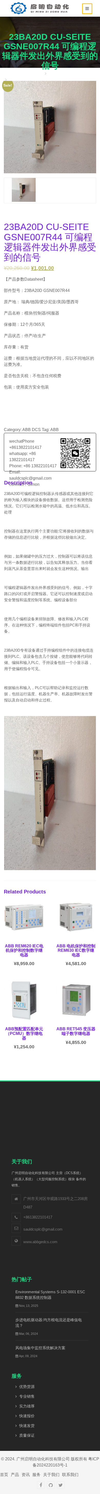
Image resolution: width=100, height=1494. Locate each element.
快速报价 (27, 1416)
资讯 (26, 1474)
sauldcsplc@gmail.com (43, 1229)
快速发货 (27, 1425)
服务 (36, 1474)
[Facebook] (41, 1485)
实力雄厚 (27, 1406)
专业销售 (27, 1396)
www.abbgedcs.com (40, 1242)
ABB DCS (31, 429)
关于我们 (51, 1474)
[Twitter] (61, 1485)
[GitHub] (51, 1485)
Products (57, 73)
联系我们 (70, 1474)
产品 (15, 1474)
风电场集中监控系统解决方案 (40, 1348)
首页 (39, 73)
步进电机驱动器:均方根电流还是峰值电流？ (48, 1323)
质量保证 (27, 1435)
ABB (54, 429)
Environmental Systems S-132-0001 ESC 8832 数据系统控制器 (50, 1295)
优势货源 (27, 1386)
